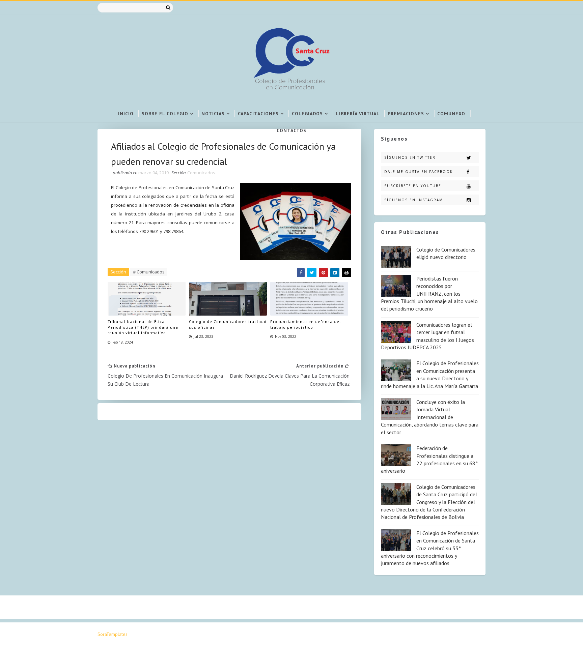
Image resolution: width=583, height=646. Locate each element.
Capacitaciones (258, 114)
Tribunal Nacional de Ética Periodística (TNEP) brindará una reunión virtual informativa (143, 327)
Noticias (213, 114)
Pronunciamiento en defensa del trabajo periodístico (305, 324)
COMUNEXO (451, 114)
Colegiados (307, 114)
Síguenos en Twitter (410, 157)
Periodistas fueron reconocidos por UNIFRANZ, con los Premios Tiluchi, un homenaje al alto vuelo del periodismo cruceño (429, 293)
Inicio (126, 114)
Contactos (291, 130)
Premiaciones (406, 114)
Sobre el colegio (165, 114)
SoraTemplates (113, 634)
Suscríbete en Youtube (412, 185)
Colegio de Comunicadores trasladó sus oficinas (228, 324)
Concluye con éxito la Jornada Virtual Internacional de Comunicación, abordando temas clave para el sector (429, 417)
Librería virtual (358, 114)
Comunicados (201, 173)
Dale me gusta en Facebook (418, 171)
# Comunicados (149, 272)
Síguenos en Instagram (413, 200)
